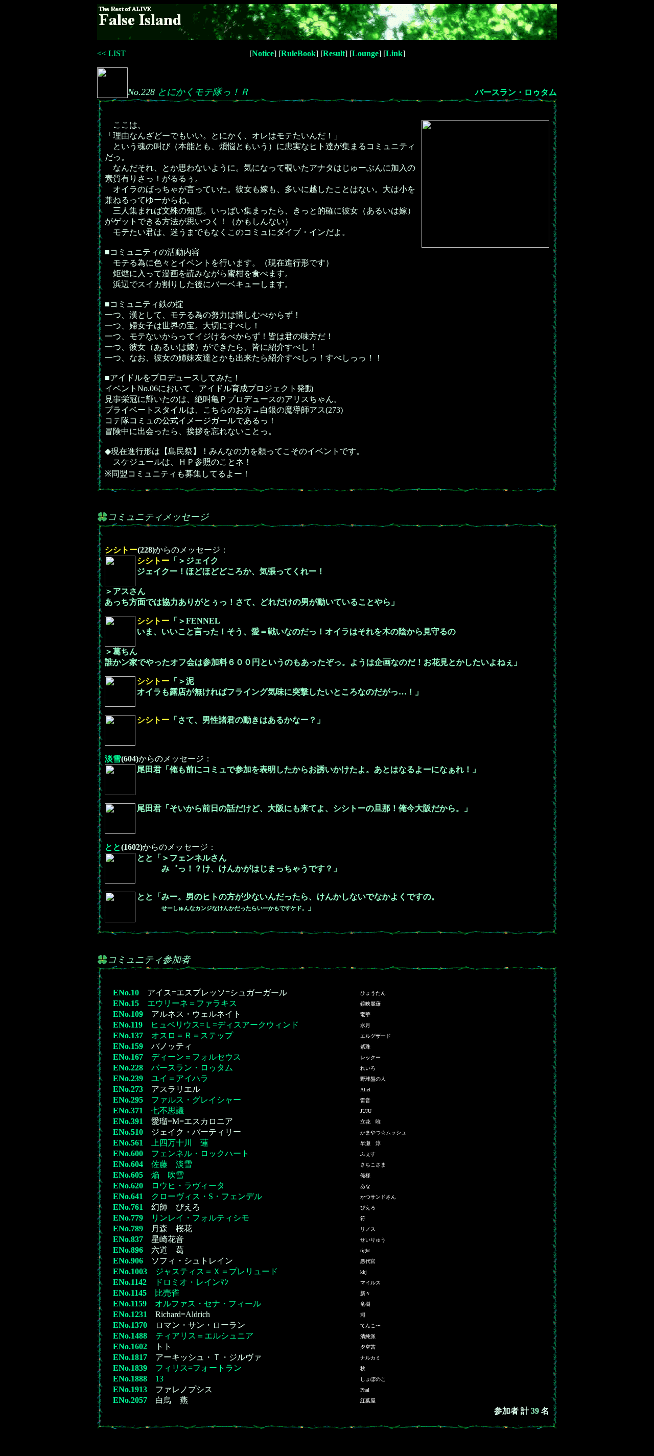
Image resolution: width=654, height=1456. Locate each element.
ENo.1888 (130, 1378)
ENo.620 (128, 1185)
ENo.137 (128, 1035)
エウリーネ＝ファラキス (192, 1003)
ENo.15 (126, 1003)
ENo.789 (128, 1228)
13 (159, 1378)
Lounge (365, 53)
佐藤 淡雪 (171, 1164)
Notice (263, 53)
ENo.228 (128, 1067)
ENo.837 (128, 1239)
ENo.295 (128, 1099)
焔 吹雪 (167, 1175)
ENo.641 (128, 1196)
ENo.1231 (130, 1314)
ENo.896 (128, 1250)
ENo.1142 (130, 1282)
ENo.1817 (130, 1357)
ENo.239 (128, 1078)
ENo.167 (128, 1057)
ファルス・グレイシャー (196, 1099)
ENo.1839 (130, 1368)
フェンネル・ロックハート (200, 1153)
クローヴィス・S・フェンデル (206, 1196)
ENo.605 (128, 1175)
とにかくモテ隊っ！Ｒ (203, 92)
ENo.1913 (130, 1389)
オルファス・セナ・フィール (208, 1303)
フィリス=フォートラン (198, 1368)
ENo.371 (128, 1110)
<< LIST (111, 53)
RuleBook (298, 53)
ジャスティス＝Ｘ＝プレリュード (216, 1271)
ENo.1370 (130, 1325)
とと (113, 847)
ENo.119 (128, 1024)
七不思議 (167, 1110)
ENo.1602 (130, 1346)
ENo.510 (128, 1132)
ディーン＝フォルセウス (196, 1057)
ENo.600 (128, 1153)
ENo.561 (128, 1142)
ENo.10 (126, 992)
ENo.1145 (130, 1292)
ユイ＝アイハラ (179, 1078)
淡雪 (113, 758)
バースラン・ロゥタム (516, 92)
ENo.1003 (130, 1271)
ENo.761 (128, 1207)
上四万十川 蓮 (179, 1142)
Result (334, 53)
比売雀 (167, 1292)
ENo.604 (128, 1164)
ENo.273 (128, 1089)
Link (394, 53)
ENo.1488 (130, 1335)
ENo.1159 (130, 1303)
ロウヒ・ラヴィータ (188, 1185)
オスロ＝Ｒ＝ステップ (192, 1035)
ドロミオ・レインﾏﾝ (191, 1282)
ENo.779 (128, 1217)
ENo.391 (128, 1121)
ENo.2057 (130, 1400)
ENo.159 (128, 1046)
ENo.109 (128, 1014)
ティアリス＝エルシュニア (204, 1335)
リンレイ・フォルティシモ (200, 1217)
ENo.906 (128, 1260)
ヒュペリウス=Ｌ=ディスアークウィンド (225, 1024)
